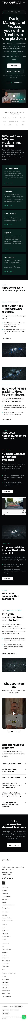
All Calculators (5, 979)
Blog (3, 946)
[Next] (19, 731)
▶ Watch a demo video (14, 71)
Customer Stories (6, 949)
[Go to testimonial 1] (12, 732)
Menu (23, 2)
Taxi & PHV (4, 891)
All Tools (4, 976)
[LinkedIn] (2, 878)
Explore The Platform (9, 653)
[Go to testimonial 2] (14, 732)
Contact (4, 939)
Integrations (5, 958)
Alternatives (5, 952)
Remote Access (6, 990)
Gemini (6, 1013)
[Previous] (8, 731)
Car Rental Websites (7, 918)
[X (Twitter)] (7, 878)
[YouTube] (10, 878)
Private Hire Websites (7, 920)
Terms (3, 969)
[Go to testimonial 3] (16, 732)
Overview (4, 915)
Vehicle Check (5, 985)
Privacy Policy (5, 966)
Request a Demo (6, 936)
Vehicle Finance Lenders (8, 905)
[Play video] (14, 713)
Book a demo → (14, 845)
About (3, 928)
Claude (6, 1010)
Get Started (5, 933)
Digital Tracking (6, 993)
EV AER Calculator (6, 996)
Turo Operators (6, 908)
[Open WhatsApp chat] (24, 1017)
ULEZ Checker (5, 982)
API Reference (5, 963)
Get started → (14, 66)
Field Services (5, 899)
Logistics (4, 902)
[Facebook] (12, 878)
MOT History (5, 988)
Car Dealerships (6, 896)
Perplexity (15, 1010)
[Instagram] (5, 878)
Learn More (6, 338)
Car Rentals (5, 893)
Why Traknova (5, 931)
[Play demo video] (14, 96)
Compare (4, 955)
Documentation (6, 960)
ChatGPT (19, 1006)
